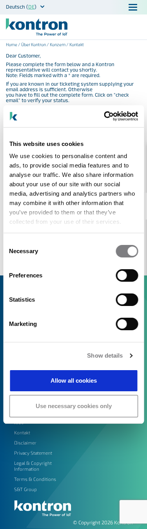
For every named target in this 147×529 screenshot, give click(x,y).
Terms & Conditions (35, 479)
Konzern (57, 44)
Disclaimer (25, 442)
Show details (105, 355)
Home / (13, 44)
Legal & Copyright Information (33, 465)
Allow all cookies (74, 380)
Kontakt (22, 432)
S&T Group (25, 489)
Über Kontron (33, 44)
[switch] (127, 275)
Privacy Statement (33, 452)
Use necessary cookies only (74, 406)
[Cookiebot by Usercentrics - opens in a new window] (104, 116)
